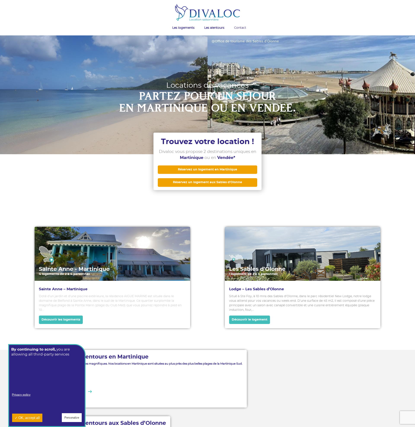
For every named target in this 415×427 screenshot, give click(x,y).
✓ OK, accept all (27, 418)
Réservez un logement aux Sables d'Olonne (207, 182)
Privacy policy (21, 394)
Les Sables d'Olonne (257, 269)
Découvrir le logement (249, 319)
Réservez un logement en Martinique (207, 169)
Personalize (71, 417)
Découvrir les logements (61, 319)
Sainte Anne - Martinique (74, 269)
